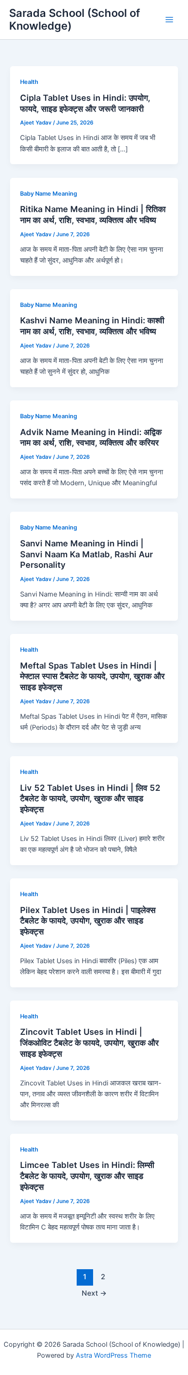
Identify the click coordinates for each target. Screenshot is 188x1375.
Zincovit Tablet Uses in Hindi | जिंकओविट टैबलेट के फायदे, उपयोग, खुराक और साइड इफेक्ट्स (89, 1042)
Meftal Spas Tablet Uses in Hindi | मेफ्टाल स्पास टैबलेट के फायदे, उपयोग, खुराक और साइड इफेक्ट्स (92, 676)
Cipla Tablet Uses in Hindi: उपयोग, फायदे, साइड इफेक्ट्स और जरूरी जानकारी (85, 103)
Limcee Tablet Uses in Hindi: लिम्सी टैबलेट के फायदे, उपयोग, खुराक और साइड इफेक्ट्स (87, 1175)
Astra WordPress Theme (113, 1355)
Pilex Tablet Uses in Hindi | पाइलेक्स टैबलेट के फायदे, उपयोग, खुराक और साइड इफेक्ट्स (88, 920)
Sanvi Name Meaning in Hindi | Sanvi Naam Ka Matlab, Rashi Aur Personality (86, 554)
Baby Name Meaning (48, 193)
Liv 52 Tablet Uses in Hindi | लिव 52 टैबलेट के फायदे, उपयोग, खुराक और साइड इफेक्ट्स (90, 798)
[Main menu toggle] (169, 19)
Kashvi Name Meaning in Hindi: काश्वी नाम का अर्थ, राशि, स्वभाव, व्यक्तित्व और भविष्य (92, 325)
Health (29, 81)
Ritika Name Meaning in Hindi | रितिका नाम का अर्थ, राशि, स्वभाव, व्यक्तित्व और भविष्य (93, 214)
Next (94, 1293)
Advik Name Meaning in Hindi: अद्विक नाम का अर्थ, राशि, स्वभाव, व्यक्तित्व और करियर (91, 437)
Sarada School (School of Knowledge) (74, 19)
